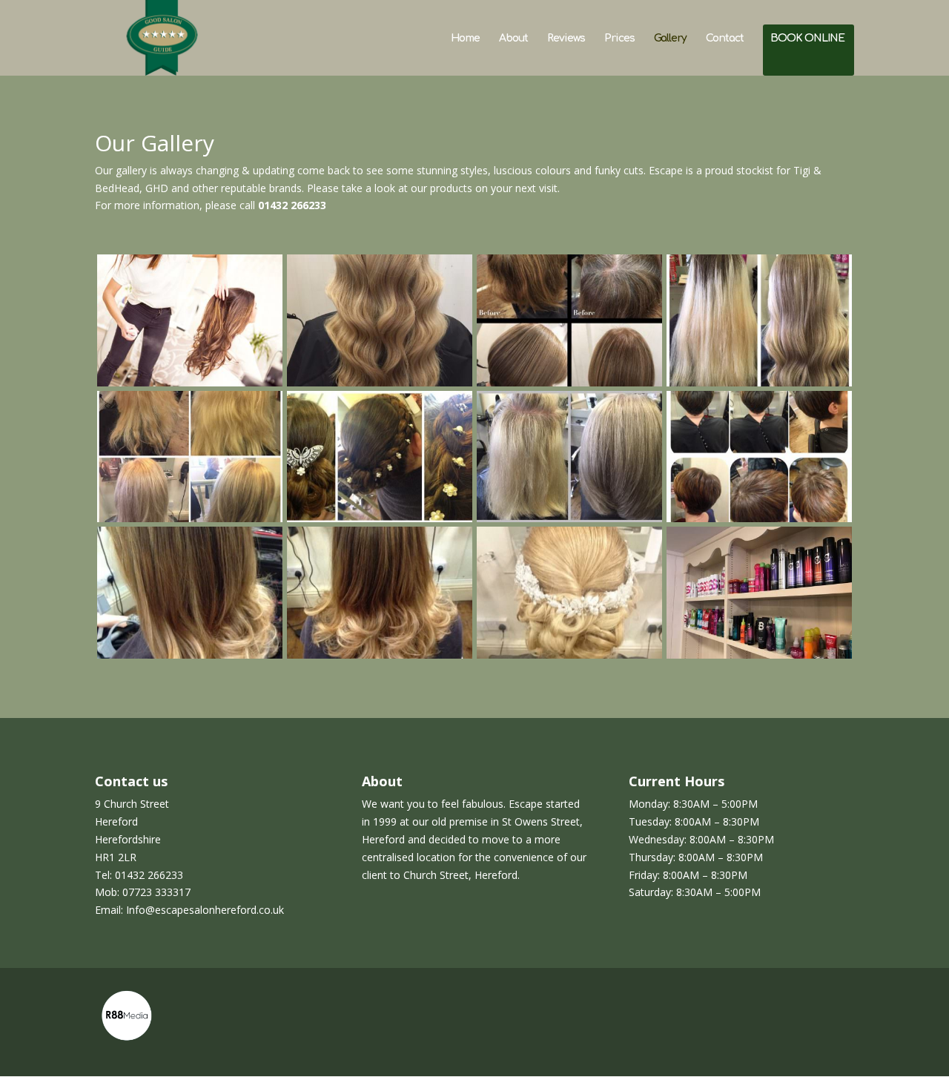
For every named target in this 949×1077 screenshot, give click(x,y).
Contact (725, 38)
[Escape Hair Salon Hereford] (759, 655)
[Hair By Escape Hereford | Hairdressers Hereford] (189, 382)
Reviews (566, 38)
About (513, 38)
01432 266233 (292, 205)
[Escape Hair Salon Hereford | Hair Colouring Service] (379, 382)
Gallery (670, 38)
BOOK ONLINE (807, 38)
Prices (619, 38)
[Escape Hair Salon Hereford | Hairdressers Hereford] (759, 382)
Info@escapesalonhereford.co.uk (205, 910)
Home (465, 38)
